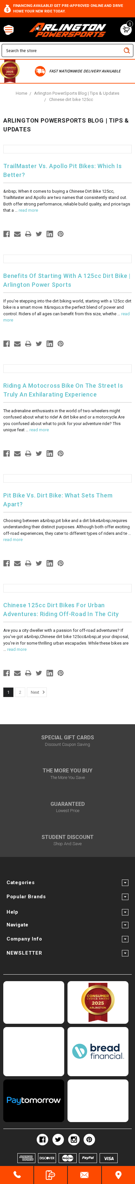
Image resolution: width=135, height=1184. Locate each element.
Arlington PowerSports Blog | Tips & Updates (76, 93)
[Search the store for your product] (126, 50)
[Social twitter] (58, 1139)
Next (35, 692)
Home (21, 93)
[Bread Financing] (98, 1051)
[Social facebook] (42, 1139)
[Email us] (84, 1175)
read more (28, 210)
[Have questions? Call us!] (16, 1175)
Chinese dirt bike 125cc (71, 99)
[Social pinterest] (89, 1139)
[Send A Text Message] (51, 1175)
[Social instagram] (74, 1139)
